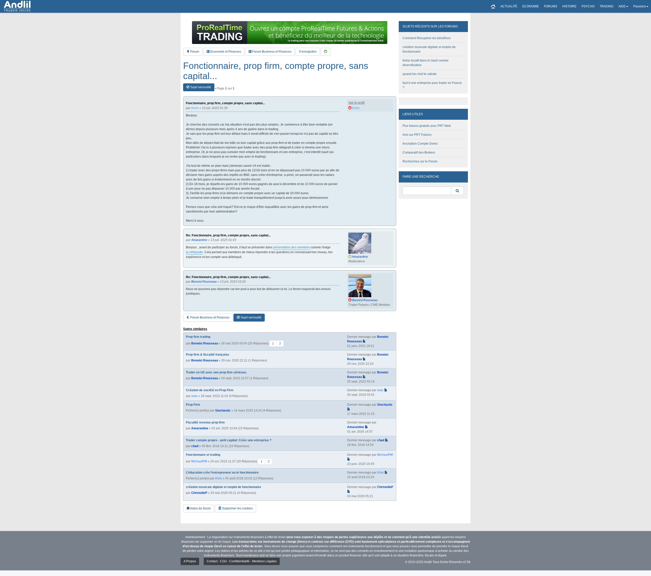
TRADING (606, 6)
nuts (194, 396)
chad (194, 446)
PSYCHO (588, 6)
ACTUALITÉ (508, 6)
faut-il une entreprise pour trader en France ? (432, 85)
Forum (194, 51)
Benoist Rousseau (204, 343)
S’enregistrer (308, 51)
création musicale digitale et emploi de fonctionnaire (223, 487)
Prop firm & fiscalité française (207, 354)
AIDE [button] (622, 6)
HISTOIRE (569, 6)
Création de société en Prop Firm (209, 390)
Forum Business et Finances (271, 51)
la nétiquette (194, 252)
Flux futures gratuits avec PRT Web (427, 126)
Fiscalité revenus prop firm (205, 422)
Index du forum (200, 508)
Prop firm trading (198, 337)
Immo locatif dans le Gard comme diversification (426, 63)
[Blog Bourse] (17, 6)
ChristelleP (199, 493)
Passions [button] (639, 6)
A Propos (190, 561)
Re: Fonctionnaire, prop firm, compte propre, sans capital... (228, 235)
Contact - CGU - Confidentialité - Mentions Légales (242, 561)
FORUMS (550, 6)
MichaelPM (199, 461)
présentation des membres (291, 247)
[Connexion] (325, 52)
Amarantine (199, 428)
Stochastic (223, 410)
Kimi (218, 478)
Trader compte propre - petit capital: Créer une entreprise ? (228, 440)
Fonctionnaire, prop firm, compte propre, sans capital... (275, 71)
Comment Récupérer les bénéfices (427, 38)
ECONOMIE (530, 6)
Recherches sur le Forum (420, 161)
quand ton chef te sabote (420, 74)
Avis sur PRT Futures (417, 135)
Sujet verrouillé (200, 87)
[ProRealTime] (289, 32)
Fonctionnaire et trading (203, 455)
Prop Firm (193, 404)
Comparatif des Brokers (419, 152)
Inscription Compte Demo (420, 143)
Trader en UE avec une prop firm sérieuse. (216, 372)
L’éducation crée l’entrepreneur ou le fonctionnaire (222, 472)
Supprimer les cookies (237, 508)
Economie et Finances (225, 51)
